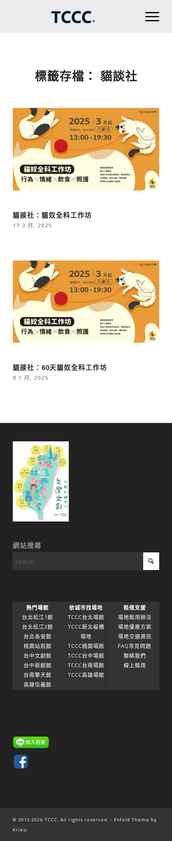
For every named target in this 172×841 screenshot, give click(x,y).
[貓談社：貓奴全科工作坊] (86, 149)
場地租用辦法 (135, 617)
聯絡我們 (135, 655)
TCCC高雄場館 (86, 674)
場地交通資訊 (135, 636)
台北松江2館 (37, 626)
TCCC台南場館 (86, 665)
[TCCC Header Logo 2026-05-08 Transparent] (71, 16)
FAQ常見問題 (134, 645)
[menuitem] (148, 16)
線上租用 (135, 665)
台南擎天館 (38, 674)
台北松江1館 (37, 617)
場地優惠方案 (135, 626)
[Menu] (148, 16)
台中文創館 (38, 655)
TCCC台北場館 (86, 617)
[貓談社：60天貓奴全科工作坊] (86, 302)
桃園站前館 (38, 645)
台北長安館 (38, 636)
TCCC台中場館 (86, 655)
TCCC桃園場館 (86, 645)
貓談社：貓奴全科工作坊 (52, 215)
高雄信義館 (38, 684)
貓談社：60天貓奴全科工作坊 (60, 367)
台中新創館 (38, 665)
